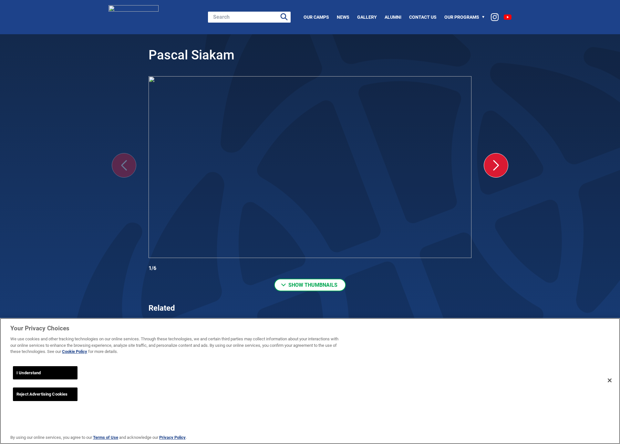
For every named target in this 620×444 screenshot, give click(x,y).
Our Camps (316, 17)
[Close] (610, 380)
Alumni (393, 17)
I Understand (28, 372)
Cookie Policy (74, 351)
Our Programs (461, 17)
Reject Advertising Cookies (41, 394)
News (343, 17)
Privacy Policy (172, 437)
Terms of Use (105, 437)
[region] (310, 381)
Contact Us (423, 17)
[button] (496, 165)
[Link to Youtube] (508, 17)
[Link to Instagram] (495, 17)
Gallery (367, 17)
